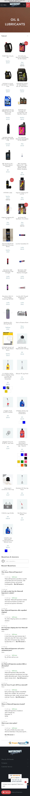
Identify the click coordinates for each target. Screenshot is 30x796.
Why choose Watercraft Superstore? (12, 572)
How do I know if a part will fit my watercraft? (14, 685)
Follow (3, 574)
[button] (5, 586)
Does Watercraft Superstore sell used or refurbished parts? (13, 649)
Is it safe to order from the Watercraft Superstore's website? (12, 592)
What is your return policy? (9, 723)
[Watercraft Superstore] (15, 4)
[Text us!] (6, 792)
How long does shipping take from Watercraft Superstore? (14, 628)
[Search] (24, 4)
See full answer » (19, 584)
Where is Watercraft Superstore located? (13, 704)
